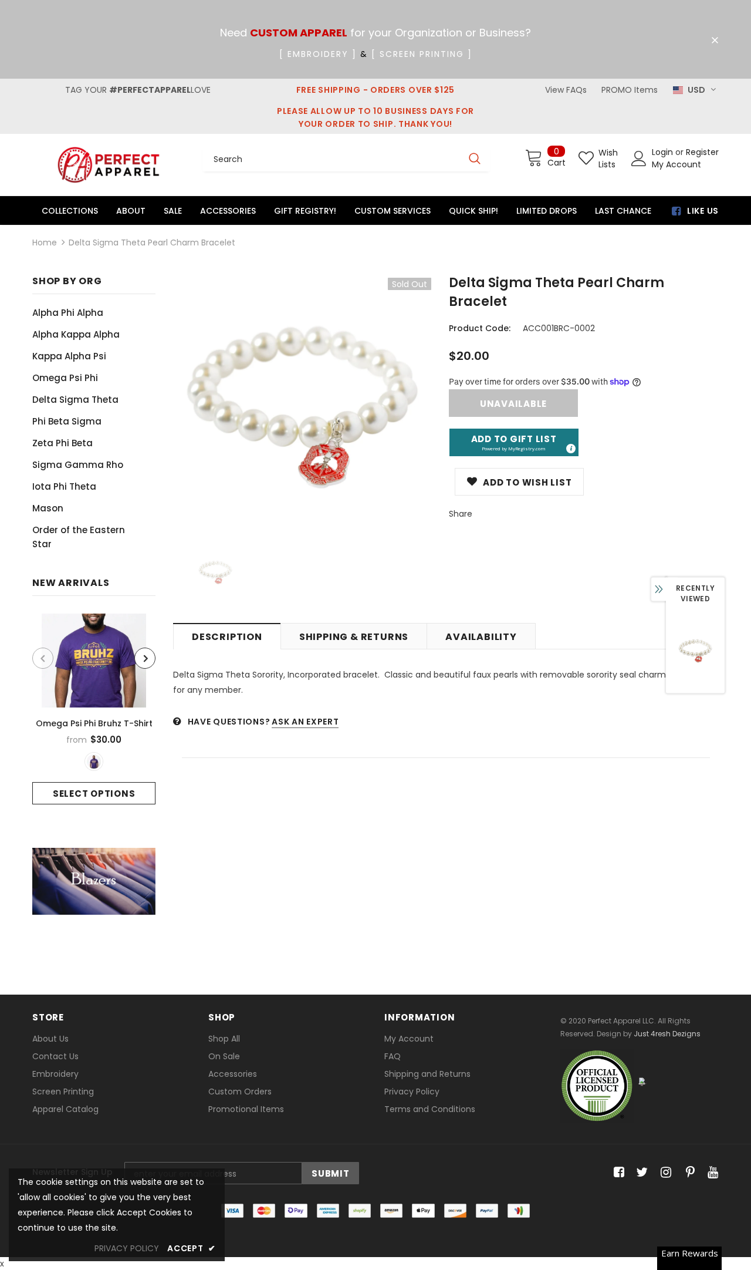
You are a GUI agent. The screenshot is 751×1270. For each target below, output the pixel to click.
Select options (94, 793)
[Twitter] (640, 1172)
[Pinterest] (687, 1172)
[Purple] (94, 761)
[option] (93, 709)
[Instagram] (664, 1172)
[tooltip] (570, 448)
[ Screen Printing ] (421, 54)
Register (702, 152)
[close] (714, 40)
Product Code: (479, 328)
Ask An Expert (305, 721)
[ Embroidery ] (318, 54)
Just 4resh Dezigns (667, 1034)
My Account (676, 164)
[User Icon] (639, 158)
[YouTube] (710, 1172)
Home (44, 242)
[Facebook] (617, 1172)
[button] (514, 442)
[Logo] (108, 165)
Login (663, 152)
